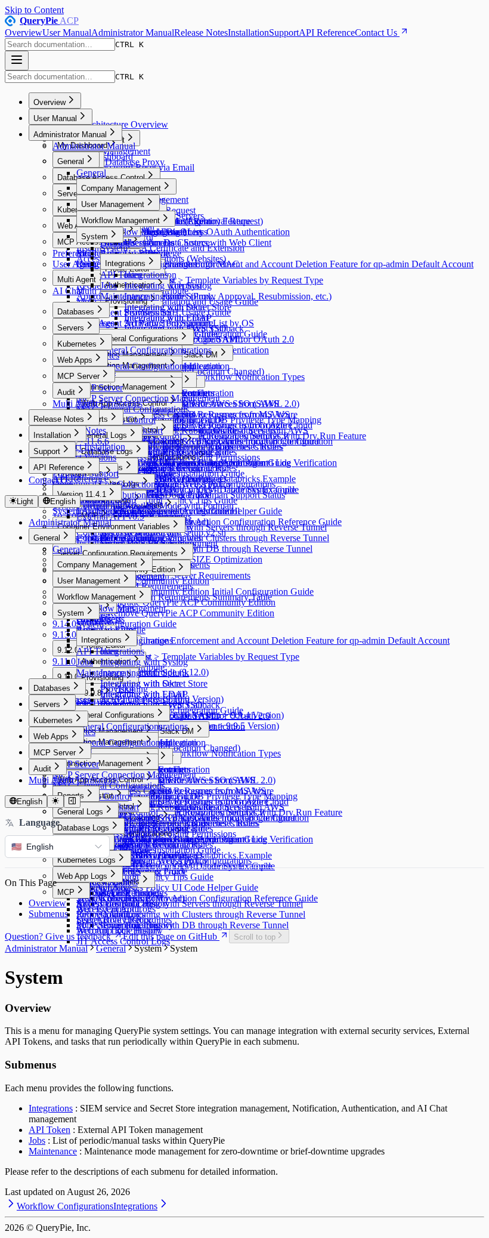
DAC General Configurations (129, 338)
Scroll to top (255, 937)
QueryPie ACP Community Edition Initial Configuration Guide (195, 591)
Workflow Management (120, 220)
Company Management (121, 188)
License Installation (88, 538)
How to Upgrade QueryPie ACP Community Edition (176, 602)
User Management (112, 204)
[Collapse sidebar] (72, 801)
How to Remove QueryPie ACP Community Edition (175, 613)
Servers (70, 327)
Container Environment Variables (113, 526)
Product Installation (88, 447)
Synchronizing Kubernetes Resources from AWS (216, 430)
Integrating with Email (166, 318)
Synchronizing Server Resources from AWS (207, 414)
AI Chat (67, 291)
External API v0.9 (110, 516)
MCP (66, 892)
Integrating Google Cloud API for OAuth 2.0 (209, 339)
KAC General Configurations (132, 366)
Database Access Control (101, 177)
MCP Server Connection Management (148, 398)
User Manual (66, 32)
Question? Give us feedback (58, 936)
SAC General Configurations (131, 350)
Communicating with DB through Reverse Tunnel (218, 549)
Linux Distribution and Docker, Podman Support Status (180, 495)
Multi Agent (76, 279)
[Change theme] (55, 801)
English (63, 501)
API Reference (327, 32)
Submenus (48, 914)
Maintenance (124, 296)
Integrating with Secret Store (177, 307)
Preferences (74, 253)
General (70, 161)
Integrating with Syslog (168, 285)
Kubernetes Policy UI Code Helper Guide (179, 887)
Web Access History (114, 898)
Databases (75, 311)
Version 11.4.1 (81, 494)
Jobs (108, 285)
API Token (121, 275)
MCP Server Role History (125, 925)
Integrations (125, 263)
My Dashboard (104, 157)
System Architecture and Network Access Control (146, 511)
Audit (66, 392)
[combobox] (60, 44)
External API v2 (106, 506)
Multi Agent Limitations (97, 404)
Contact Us (376, 32)
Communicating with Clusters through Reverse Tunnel (226, 538)
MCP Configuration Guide (126, 624)
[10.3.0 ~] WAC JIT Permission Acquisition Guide (195, 463)
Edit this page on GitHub (170, 936)
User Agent (73, 264)
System (94, 236)
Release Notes (201, 32)
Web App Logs (82, 876)
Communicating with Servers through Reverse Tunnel (201, 904)
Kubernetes (77, 343)
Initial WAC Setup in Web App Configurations (188, 484)
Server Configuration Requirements (117, 553)
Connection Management (124, 386)
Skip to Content (34, 10)
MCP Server (78, 376)
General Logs (104, 435)
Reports (94, 419)
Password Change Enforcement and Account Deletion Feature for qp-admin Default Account (298, 264)
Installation (248, 32)
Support (284, 32)
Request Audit (103, 914)
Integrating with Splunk (168, 296)
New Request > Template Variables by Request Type (223, 280)
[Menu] (17, 60)
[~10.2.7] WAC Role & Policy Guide (170, 441)
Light (25, 501)
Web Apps (74, 360)
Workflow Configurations (65, 1206)
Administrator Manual (132, 32)
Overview (23, 32)
